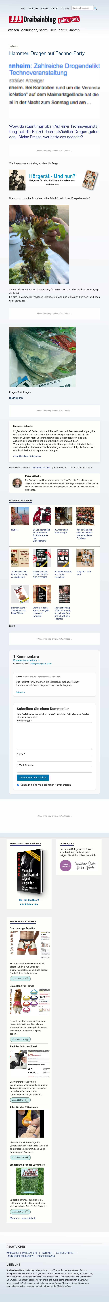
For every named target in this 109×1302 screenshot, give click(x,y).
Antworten (20, 692)
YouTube (65, 8)
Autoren (54, 8)
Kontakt (44, 8)
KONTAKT (46, 1253)
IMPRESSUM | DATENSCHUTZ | (24, 1253)
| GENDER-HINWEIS (44, 1256)
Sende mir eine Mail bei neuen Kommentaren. (46, 784)
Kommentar (24, 720)
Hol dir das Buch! (29, 900)
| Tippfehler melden (41, 467)
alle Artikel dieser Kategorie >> (27, 456)
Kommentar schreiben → (26, 660)
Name (21, 754)
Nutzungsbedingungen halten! (41, 664)
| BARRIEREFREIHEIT (63, 1253)
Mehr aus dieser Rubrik (23, 1218)
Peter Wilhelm (33, 476)
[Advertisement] (54, 151)
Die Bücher (33, 8)
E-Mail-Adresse (25, 765)
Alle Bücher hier (29, 904)
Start (23, 8)
